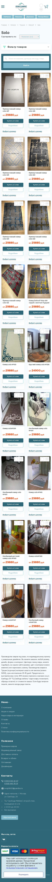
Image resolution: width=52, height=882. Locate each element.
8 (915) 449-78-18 (11, 784)
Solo (38, 25)
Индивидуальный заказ (11, 750)
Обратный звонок (9, 817)
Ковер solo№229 (9, 428)
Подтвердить (23, 874)
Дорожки (30, 17)
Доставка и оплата (9, 754)
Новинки (18, 17)
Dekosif (31, 25)
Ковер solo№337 (9, 620)
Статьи (4, 728)
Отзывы (4, 720)
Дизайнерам (6, 766)
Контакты (5, 724)
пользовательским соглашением (21, 868)
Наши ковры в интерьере (12, 716)
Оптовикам (6, 762)
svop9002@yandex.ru (13, 788)
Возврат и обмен (8, 758)
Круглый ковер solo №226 (39, 364)
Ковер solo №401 (35, 492)
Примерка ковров (9, 746)
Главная (4, 25)
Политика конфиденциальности (15, 732)
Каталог (7, 17)
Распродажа (43, 17)
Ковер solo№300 (35, 556)
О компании (6, 708)
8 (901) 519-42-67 (11, 781)
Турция (22, 25)
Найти (26, 65)
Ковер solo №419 (9, 364)
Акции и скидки (8, 712)
